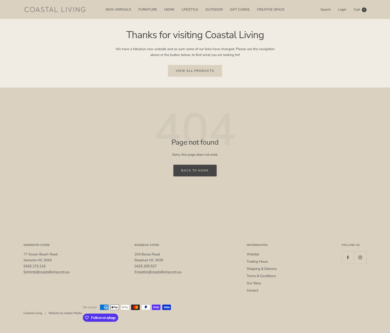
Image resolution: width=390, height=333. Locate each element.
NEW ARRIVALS (118, 9)
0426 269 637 (146, 266)
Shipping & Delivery (262, 268)
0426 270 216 (34, 266)
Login (342, 9)
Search (325, 9)
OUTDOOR (214, 9)
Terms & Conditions (261, 276)
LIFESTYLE (190, 9)
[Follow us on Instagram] (360, 257)
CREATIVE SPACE (271, 9)
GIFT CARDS (240, 9)
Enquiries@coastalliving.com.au (158, 272)
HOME (169, 9)
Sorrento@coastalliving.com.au (46, 272)
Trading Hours (257, 261)
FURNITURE (147, 9)
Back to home (195, 171)
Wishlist (253, 254)
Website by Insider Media (65, 313)
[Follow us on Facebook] (348, 257)
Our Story (254, 283)
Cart (359, 9)
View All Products (195, 71)
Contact (252, 290)
